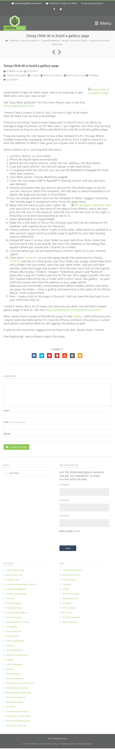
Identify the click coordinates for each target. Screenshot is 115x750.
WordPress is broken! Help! (18, 716)
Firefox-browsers (14, 603)
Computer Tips (12, 579)
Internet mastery (13, 617)
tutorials (65, 40)
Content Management (50, 40)
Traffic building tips (14, 664)
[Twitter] (61, 9)
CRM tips (10, 598)
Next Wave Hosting (71, 575)
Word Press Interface (30, 40)
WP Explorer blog (70, 598)
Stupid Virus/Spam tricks (17, 655)
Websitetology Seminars (17, 688)
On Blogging (11, 627)
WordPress (14, 40)
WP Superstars (69, 608)
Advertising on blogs (15, 570)
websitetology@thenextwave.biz (27, 3)
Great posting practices (16, 612)
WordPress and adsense (17, 711)
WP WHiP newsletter (71, 617)
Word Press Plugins (79, 40)
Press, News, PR (13, 631)
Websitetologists (67, 744)
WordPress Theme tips (16, 725)
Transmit (30, 257)
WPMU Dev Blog (69, 622)
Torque (65, 589)
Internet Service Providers (18, 622)
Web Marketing (13, 673)
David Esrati (32, 71)
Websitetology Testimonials (18, 692)
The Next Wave (69, 579)
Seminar (34, 744)
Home (25, 744)
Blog (56, 744)
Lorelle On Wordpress (72, 570)
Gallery (77, 316)
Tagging (9, 659)
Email (14, 422)
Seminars (10, 645)
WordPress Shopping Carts (18, 721)
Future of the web (14, 608)
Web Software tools (15, 678)
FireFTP (14, 261)
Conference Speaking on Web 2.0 (21, 584)
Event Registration (84, 744)
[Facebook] (54, 9)
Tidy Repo (66, 584)
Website (7, 434)
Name (7, 410)
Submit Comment (18, 447)
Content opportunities (16, 594)
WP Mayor (67, 603)
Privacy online (12, 636)
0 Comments (12, 79)
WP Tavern (67, 612)
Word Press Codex (70, 594)
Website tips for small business (20, 683)
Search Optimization (15, 641)
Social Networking (14, 650)
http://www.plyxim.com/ (19, 106)
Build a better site (14, 575)
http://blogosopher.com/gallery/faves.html (73, 310)
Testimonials (45, 744)
